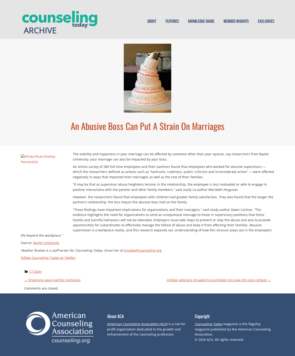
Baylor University (46, 243)
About (151, 21)
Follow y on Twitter (48, 258)
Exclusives (266, 21)
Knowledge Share (201, 21)
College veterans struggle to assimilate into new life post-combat (219, 280)
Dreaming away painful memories (52, 280)
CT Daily (35, 271)
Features (172, 21)
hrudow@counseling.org (143, 250)
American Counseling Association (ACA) (137, 324)
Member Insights (236, 21)
